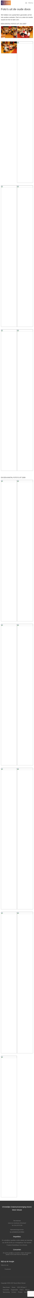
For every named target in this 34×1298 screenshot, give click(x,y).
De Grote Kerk (15, 1254)
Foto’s (21, 1289)
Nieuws (27, 1289)
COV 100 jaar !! (21, 1287)
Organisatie (14, 1289)
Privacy (20, 1292)
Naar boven (6, 1287)
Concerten (6, 1289)
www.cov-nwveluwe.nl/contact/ (17, 1223)
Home (13, 1287)
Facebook (8, 1269)
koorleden (27, 1292)
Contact (14, 1292)
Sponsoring (6, 1292)
